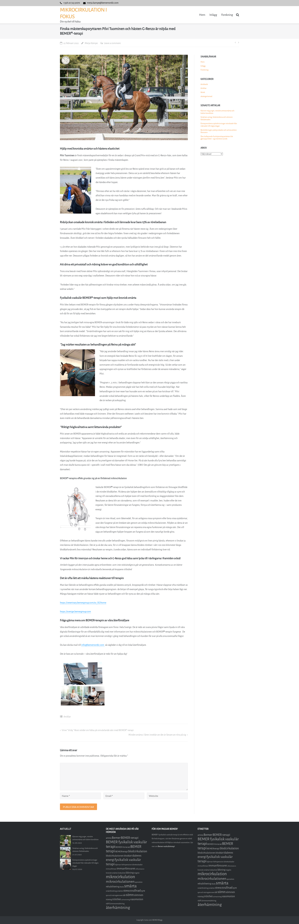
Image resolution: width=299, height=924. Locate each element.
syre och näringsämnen (114, 895)
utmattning (125, 899)
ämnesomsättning (117, 903)
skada (122, 887)
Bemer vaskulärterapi (166, 846)
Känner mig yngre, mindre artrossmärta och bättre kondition (217, 111)
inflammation (139, 869)
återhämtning (118, 907)
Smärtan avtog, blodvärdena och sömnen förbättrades (217, 118)
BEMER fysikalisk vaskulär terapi (126, 844)
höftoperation (126, 865)
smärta (130, 886)
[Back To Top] (291, 916)
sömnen (138, 895)
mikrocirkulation (120, 877)
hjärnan (118, 864)
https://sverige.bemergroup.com (75, 611)
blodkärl (128, 855)
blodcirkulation (137, 851)
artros (109, 838)
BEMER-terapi (129, 838)
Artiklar (67, 716)
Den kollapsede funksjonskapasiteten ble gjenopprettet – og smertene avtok (217, 137)
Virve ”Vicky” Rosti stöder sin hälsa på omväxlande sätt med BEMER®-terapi (98, 730)
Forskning (227, 15)
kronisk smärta (111, 873)
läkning (130, 872)
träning (109, 899)
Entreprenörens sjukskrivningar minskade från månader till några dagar (219, 124)
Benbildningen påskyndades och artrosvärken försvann (219, 131)
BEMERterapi (121, 851)
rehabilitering (112, 886)
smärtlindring (111, 891)
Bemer (116, 838)
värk (108, 903)
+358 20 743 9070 (71, 2)
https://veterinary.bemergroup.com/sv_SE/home (83, 602)
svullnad (135, 891)
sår (124, 895)
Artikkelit (204, 84)
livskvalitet (122, 873)
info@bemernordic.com (93, 645)
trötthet (116, 899)
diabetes (136, 855)
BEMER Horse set (123, 847)
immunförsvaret (126, 868)
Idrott (203, 92)
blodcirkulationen (115, 855)
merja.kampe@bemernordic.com (103, 2)
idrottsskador (137, 864)
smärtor (120, 891)
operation (138, 882)
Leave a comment (112, 43)
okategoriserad (206, 96)
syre (143, 890)
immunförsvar (111, 869)
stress (126, 891)
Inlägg (213, 15)
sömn (130, 895)
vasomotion (136, 899)
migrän (137, 873)
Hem (202, 15)
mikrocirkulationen (120, 881)
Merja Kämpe (91, 43)
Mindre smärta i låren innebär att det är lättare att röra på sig (157, 734)
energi (110, 860)
